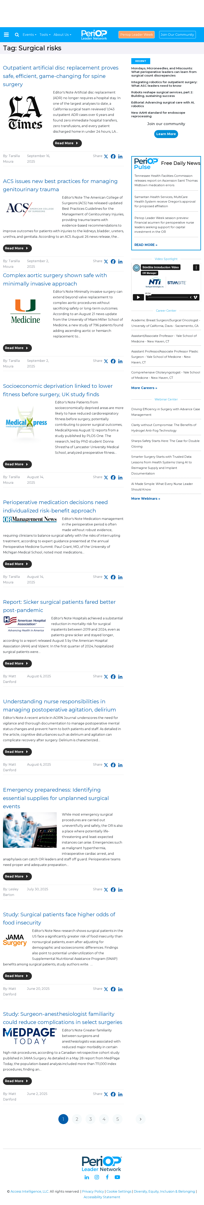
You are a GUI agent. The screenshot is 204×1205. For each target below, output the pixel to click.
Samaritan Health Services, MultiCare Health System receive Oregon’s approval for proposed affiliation (164, 201)
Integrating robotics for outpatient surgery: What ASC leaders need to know (164, 84)
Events (28, 35)
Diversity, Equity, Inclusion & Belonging (164, 1191)
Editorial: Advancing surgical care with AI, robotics (162, 104)
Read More (65, 143)
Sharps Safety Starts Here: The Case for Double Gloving (165, 443)
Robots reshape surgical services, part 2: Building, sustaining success (162, 94)
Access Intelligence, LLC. (30, 1191)
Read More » (145, 245)
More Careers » (144, 388)
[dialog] (17, 34)
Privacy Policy (93, 1191)
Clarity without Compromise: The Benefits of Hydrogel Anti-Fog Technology (163, 427)
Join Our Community (177, 35)
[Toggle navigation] (6, 34)
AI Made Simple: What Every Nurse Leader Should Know (162, 486)
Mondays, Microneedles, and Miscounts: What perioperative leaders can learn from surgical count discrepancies (164, 71)
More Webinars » (145, 499)
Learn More (166, 134)
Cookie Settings (119, 1191)
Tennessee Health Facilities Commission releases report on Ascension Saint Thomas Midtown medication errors (166, 180)
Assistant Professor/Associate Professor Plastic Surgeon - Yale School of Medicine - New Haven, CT (164, 357)
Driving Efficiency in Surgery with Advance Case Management (165, 412)
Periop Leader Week (136, 35)
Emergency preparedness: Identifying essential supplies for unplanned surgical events (56, 798)
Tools (44, 35)
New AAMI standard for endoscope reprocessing (158, 114)
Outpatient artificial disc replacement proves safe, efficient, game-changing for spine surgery (61, 76)
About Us (61, 35)
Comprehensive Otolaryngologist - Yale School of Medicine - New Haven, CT (165, 375)
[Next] (141, 1119)
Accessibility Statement (102, 1197)
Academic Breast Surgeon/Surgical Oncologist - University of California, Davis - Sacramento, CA (165, 322)
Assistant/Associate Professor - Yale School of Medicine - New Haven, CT (164, 338)
